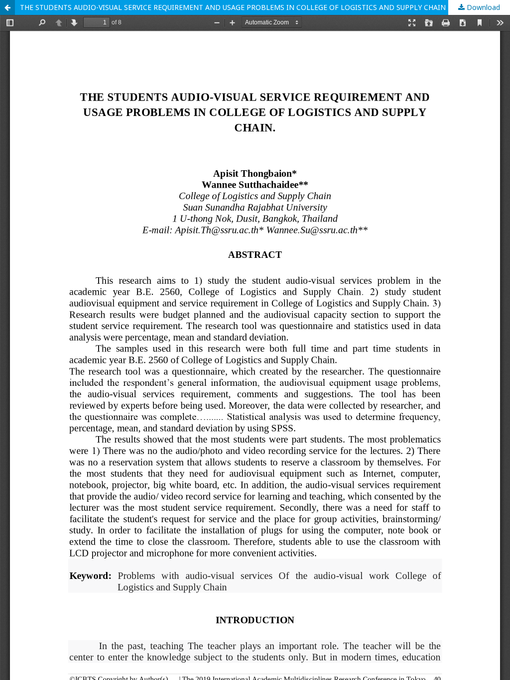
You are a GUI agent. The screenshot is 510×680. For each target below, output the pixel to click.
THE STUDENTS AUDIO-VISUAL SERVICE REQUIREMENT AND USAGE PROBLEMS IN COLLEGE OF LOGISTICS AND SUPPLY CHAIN (233, 7)
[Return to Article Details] (7, 7)
